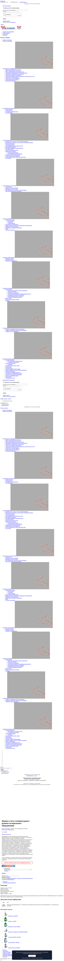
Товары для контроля (7, 288)
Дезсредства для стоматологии (12, 77)
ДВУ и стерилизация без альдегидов (13, 70)
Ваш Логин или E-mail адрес (9, 10)
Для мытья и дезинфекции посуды (13, 372)
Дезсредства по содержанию (9, 68)
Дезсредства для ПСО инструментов (13, 75)
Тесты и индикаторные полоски (12, 299)
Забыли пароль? (6, 21)
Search (1, 767)
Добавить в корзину (6, 877)
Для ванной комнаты (10, 360)
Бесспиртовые (11, 221)
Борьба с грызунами (7, 39)
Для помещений (9, 112)
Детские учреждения (10, 143)
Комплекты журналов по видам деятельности (17, 290)
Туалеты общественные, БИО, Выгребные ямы (16, 157)
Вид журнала (7, 868)
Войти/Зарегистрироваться (8, 380)
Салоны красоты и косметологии (13, 155)
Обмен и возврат (6, 32)
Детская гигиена (9, 110)
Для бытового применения (8, 108)
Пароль (5, 11)
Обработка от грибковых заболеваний (14, 227)
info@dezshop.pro (23, 2)
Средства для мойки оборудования (13, 369)
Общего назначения (12, 291)
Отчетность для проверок (13, 292)
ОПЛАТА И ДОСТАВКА (8, 31)
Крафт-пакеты (9, 298)
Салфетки (5, 328)
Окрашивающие (11, 223)
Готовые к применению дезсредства (13, 69)
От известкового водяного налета (15, 361)
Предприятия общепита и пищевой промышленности (19, 293)
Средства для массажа (10, 230)
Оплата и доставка (7, 952)
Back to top (2, 1)
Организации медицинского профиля (16, 295)
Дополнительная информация (9, 882)
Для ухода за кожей (7, 218)
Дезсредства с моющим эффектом (13, 78)
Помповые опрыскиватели (11, 260)
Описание (5, 881)
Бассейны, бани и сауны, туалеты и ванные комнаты (17, 141)
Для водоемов (8, 376)
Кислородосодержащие (10, 80)
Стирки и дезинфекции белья (12, 375)
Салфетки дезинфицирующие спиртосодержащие (16, 330)
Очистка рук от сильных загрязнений (14, 374)
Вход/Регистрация (7, 5)
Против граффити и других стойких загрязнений (16, 370)
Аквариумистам (9, 109)
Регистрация (12, 22)
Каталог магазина (4, 408)
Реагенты (8, 300)
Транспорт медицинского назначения (13, 191)
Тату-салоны (8, 158)
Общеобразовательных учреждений (15, 296)
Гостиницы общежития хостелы (15, 297)
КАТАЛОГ (7, 828)
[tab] (33, 881)
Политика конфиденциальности (10, 954)
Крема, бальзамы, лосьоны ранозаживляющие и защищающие (19, 225)
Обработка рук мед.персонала (12, 226)
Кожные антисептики (10, 219)
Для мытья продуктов (10, 378)
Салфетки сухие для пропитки (12, 331)
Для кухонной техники (10, 363)
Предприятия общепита (11, 147)
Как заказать (5, 34)
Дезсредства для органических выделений (15, 74)
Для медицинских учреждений (9, 185)
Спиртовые (10, 222)
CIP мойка (10, 364)
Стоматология (9, 186)
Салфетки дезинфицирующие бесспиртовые (15, 329)
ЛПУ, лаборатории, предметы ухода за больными (16, 190)
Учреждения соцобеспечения (12, 150)
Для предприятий (6, 140)
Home (3, 828)
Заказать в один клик (6, 834)
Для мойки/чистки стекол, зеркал (13, 365)
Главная (4, 949)
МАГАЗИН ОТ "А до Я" (32, 775)
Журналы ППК (9, 289)
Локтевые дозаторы (10, 259)
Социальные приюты (10, 144)
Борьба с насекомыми (7, 41)
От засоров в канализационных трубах (14, 373)
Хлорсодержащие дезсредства (12, 79)
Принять (32, 955)
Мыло (7, 228)
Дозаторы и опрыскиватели (9, 257)
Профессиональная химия (8, 358)
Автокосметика (9, 367)
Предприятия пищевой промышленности (14, 148)
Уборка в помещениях (10, 371)
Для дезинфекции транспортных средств (14, 145)
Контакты (5, 35)
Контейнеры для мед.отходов (12, 189)
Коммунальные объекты (11, 151)
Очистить (6, 870)
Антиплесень (8, 366)
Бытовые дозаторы (10, 258)
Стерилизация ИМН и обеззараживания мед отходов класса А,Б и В (20, 76)
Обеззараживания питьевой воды (15, 153)
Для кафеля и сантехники (13, 362)
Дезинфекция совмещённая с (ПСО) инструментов (16, 73)
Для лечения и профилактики (12, 111)
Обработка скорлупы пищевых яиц (13, 154)
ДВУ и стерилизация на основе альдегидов (15, 71)
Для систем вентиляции (13, 152)
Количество (4, 875)
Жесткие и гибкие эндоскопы (12, 187)
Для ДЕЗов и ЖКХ (10, 149)
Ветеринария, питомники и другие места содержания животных (19, 142)
